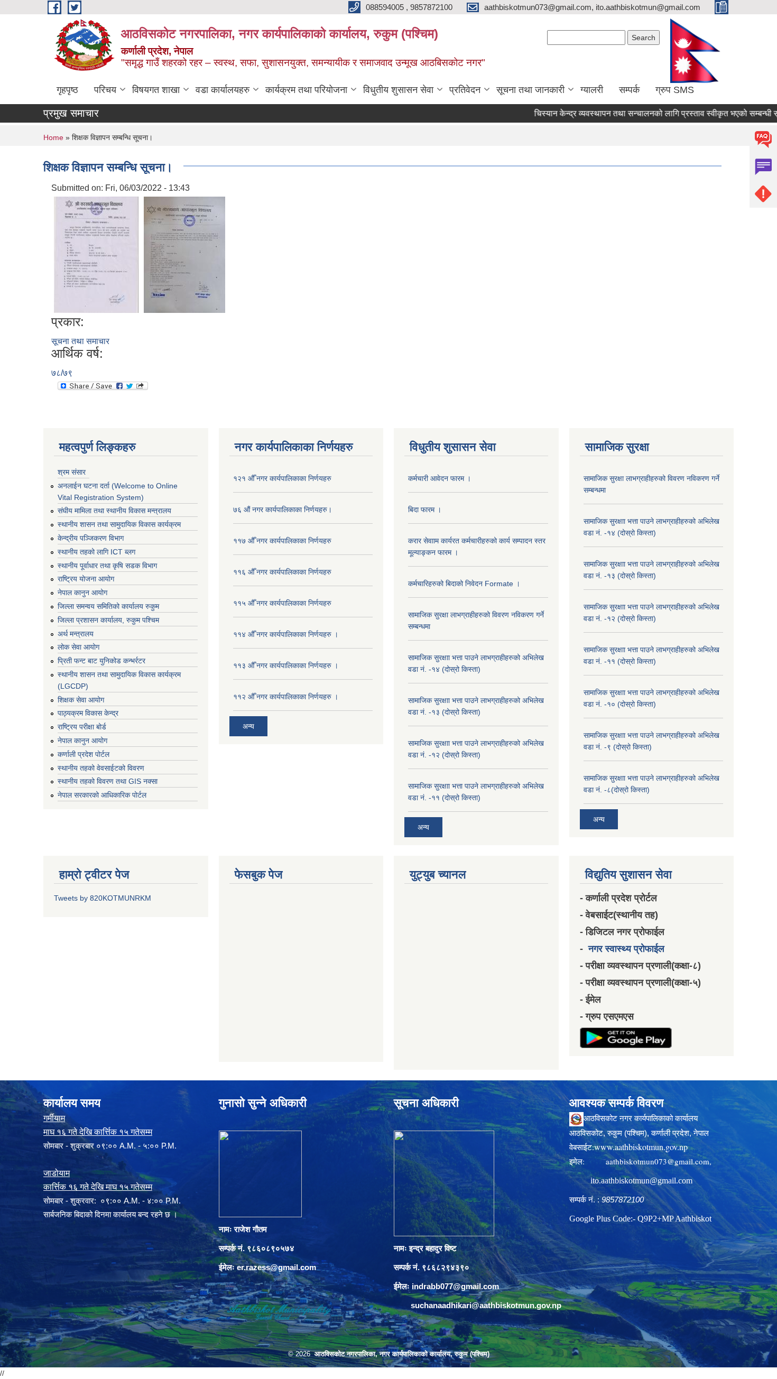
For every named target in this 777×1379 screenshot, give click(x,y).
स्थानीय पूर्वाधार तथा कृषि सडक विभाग (107, 565)
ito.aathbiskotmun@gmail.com (641, 1180)
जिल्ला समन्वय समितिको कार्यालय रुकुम (108, 606)
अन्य (248, 726)
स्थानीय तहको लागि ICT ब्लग (96, 552)
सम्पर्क (629, 90)
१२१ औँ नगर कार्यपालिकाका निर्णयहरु (282, 478)
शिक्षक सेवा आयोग (81, 700)
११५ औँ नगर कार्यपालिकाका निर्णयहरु (282, 603)
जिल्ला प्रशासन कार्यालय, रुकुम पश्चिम (108, 620)
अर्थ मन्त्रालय (76, 634)
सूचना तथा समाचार (80, 341)
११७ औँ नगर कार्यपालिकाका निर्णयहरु (282, 540)
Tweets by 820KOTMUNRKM (102, 898)
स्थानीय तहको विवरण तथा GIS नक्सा (108, 781)
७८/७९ (61, 372)
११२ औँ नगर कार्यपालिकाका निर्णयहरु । (285, 696)
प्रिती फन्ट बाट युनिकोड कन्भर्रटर (101, 660)
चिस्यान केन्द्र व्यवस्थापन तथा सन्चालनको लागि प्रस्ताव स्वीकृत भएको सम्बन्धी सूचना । (636, 113)
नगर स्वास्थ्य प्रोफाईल (626, 948)
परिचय (105, 90)
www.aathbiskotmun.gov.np (641, 1146)
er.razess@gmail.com (276, 1267)
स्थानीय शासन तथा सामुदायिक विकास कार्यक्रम (119, 524)
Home (53, 137)
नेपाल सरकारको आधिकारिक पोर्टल (102, 795)
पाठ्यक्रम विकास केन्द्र (88, 713)
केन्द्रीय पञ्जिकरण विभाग (91, 538)
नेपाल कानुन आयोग (82, 592)
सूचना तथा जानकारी (530, 90)
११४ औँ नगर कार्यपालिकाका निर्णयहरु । (285, 634)
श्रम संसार (72, 472)
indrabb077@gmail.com (455, 1286)
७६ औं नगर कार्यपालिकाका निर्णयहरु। (282, 509)
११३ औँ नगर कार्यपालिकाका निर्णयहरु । (285, 665)
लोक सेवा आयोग (78, 647)
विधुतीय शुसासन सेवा (398, 90)
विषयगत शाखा (156, 90)
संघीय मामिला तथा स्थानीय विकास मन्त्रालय (114, 510)
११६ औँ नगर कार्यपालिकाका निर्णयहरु (282, 572)
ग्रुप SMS (674, 90)
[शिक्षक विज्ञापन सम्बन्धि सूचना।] (96, 253)
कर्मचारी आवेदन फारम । (439, 478)
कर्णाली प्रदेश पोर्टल (83, 754)
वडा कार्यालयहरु (222, 90)
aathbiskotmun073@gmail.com (657, 1161)
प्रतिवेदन (464, 90)
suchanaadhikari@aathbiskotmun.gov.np (486, 1305)
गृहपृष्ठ (67, 90)
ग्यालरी (591, 90)
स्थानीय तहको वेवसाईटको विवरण (101, 768)
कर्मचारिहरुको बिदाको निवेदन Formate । (464, 583)
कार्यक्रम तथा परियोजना (306, 90)
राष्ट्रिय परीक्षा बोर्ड (82, 727)
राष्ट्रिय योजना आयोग (86, 579)
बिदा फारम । (424, 509)
